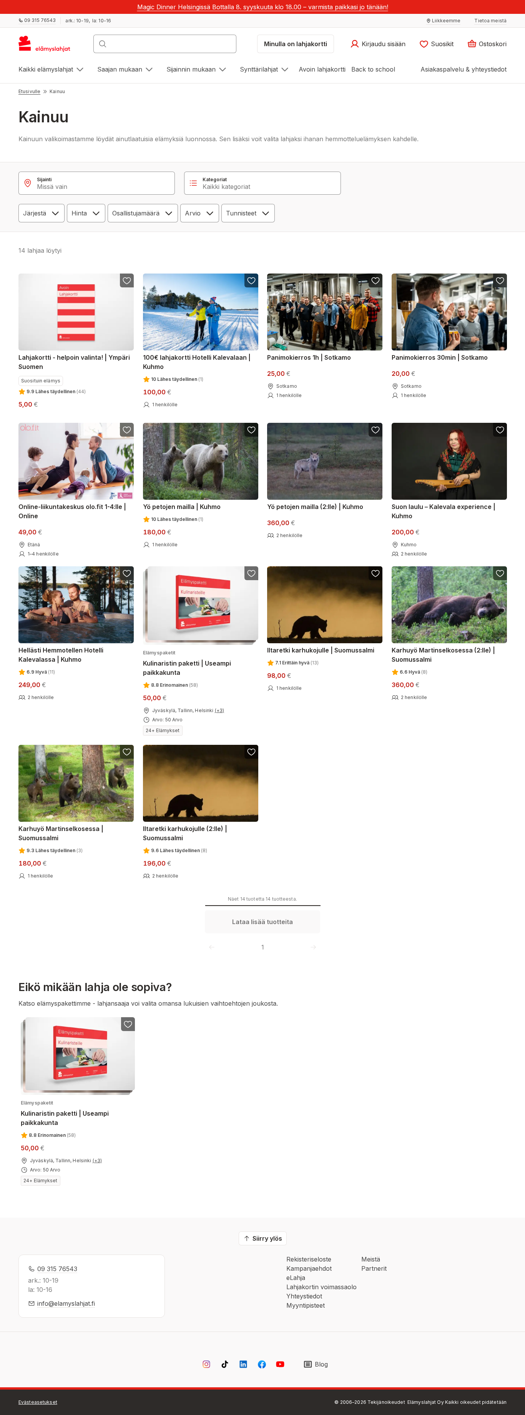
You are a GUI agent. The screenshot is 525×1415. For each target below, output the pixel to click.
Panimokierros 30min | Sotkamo (440, 357)
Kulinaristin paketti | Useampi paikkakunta (187, 663)
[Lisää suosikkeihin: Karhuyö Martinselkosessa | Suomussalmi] (127, 752)
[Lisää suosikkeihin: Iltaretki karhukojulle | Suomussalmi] (375, 573)
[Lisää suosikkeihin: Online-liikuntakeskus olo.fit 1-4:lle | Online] (127, 430)
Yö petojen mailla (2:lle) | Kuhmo (315, 506)
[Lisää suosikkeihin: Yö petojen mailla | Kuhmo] (251, 430)
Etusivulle (29, 91)
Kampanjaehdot (309, 1268)
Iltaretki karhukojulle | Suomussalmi (320, 650)
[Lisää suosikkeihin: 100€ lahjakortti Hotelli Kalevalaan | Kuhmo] (251, 280)
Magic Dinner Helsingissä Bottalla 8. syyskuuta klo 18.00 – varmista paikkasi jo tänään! (262, 7)
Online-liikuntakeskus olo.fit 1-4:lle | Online (72, 510)
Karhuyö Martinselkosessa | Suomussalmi (60, 833)
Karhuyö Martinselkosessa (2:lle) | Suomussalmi (443, 654)
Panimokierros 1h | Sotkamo (309, 357)
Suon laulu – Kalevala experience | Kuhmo (443, 510)
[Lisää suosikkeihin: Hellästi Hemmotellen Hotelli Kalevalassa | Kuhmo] (127, 573)
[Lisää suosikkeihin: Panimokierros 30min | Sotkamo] (500, 280)
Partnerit (374, 1268)
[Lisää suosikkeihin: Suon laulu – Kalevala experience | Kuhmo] (500, 430)
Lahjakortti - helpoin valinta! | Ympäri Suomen (74, 362)
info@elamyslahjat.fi (66, 1303)
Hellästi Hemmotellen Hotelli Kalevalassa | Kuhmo (60, 654)
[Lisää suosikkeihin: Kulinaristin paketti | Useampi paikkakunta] (251, 573)
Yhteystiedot (304, 1296)
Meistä (370, 1259)
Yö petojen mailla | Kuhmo (182, 506)
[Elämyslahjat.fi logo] (45, 46)
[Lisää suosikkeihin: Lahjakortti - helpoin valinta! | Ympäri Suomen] (127, 280)
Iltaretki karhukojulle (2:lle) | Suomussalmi (185, 833)
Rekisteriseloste (308, 1259)
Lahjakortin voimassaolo (321, 1287)
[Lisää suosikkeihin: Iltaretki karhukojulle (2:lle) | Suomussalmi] (251, 752)
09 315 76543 (57, 1269)
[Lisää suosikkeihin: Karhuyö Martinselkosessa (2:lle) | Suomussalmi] (500, 573)
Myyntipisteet (305, 1305)
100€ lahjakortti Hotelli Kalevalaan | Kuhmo (197, 362)
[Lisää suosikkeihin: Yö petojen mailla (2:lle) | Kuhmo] (375, 430)
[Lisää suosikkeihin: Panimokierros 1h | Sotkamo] (375, 280)
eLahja (295, 1278)
